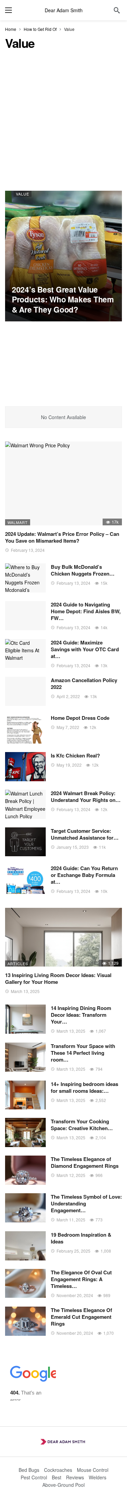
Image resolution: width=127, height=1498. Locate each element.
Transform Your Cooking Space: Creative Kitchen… (82, 1125)
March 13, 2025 (25, 991)
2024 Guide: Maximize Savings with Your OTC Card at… (85, 649)
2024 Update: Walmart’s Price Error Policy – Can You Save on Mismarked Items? (62, 537)
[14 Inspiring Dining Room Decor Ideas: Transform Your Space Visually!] (25, 1019)
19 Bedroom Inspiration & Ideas (81, 1238)
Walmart (17, 522)
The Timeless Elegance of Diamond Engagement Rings (85, 1162)
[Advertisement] (63, 123)
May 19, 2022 (69, 765)
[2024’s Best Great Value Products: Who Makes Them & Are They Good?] (63, 256)
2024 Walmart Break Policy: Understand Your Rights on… (86, 796)
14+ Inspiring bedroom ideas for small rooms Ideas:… (84, 1087)
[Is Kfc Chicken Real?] (25, 766)
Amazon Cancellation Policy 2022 (84, 683)
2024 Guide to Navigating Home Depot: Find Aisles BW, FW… (86, 611)
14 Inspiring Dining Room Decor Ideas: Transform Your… (81, 1014)
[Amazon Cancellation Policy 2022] (25, 691)
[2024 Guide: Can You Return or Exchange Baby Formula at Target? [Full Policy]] (25, 879)
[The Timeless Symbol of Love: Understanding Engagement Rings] (25, 1207)
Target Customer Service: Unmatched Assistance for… (85, 834)
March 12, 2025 (71, 1175)
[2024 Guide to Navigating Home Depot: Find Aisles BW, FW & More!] (25, 615)
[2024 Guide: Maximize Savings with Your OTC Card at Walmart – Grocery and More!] (25, 653)
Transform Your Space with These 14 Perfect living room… (83, 1052)
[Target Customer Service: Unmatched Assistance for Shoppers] (25, 842)
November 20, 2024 (75, 1295)
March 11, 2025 (71, 1219)
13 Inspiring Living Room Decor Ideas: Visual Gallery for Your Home (58, 978)
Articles (17, 963)
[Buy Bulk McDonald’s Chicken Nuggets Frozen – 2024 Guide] (25, 578)
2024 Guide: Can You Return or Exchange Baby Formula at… (84, 874)
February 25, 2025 (73, 1251)
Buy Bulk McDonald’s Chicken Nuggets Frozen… (82, 570)
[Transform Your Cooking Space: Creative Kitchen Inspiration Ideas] (25, 1132)
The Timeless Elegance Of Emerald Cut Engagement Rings (81, 1316)
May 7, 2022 (68, 727)
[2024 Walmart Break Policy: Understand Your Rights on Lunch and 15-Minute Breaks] (25, 804)
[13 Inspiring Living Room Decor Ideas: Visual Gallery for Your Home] (63, 937)
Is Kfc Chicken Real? (75, 755)
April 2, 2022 (68, 696)
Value (22, 193)
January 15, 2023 (73, 847)
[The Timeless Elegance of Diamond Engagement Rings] (25, 1170)
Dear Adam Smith (64, 10)
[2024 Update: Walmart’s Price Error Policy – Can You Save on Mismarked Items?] (63, 483)
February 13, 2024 (28, 550)
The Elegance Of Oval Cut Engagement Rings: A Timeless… (81, 1279)
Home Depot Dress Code (80, 718)
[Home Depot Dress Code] (25, 729)
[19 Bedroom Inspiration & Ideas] (25, 1245)
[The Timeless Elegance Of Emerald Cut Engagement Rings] (25, 1321)
